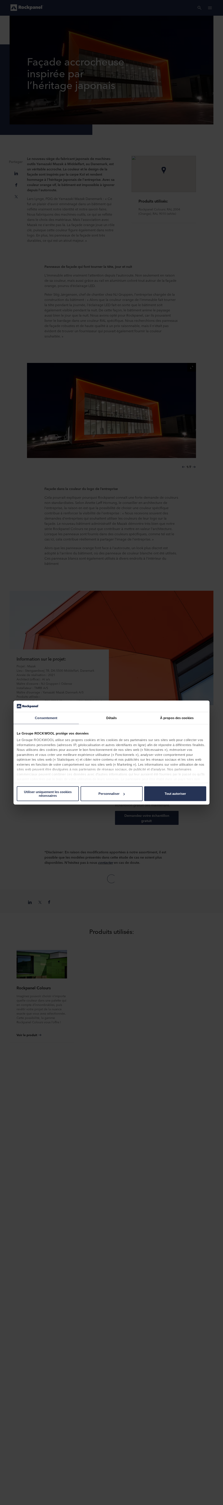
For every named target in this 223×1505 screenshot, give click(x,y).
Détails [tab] (111, 718)
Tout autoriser (175, 793)
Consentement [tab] (46, 718)
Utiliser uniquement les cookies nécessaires (48, 793)
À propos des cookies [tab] (177, 718)
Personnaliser (109, 793)
